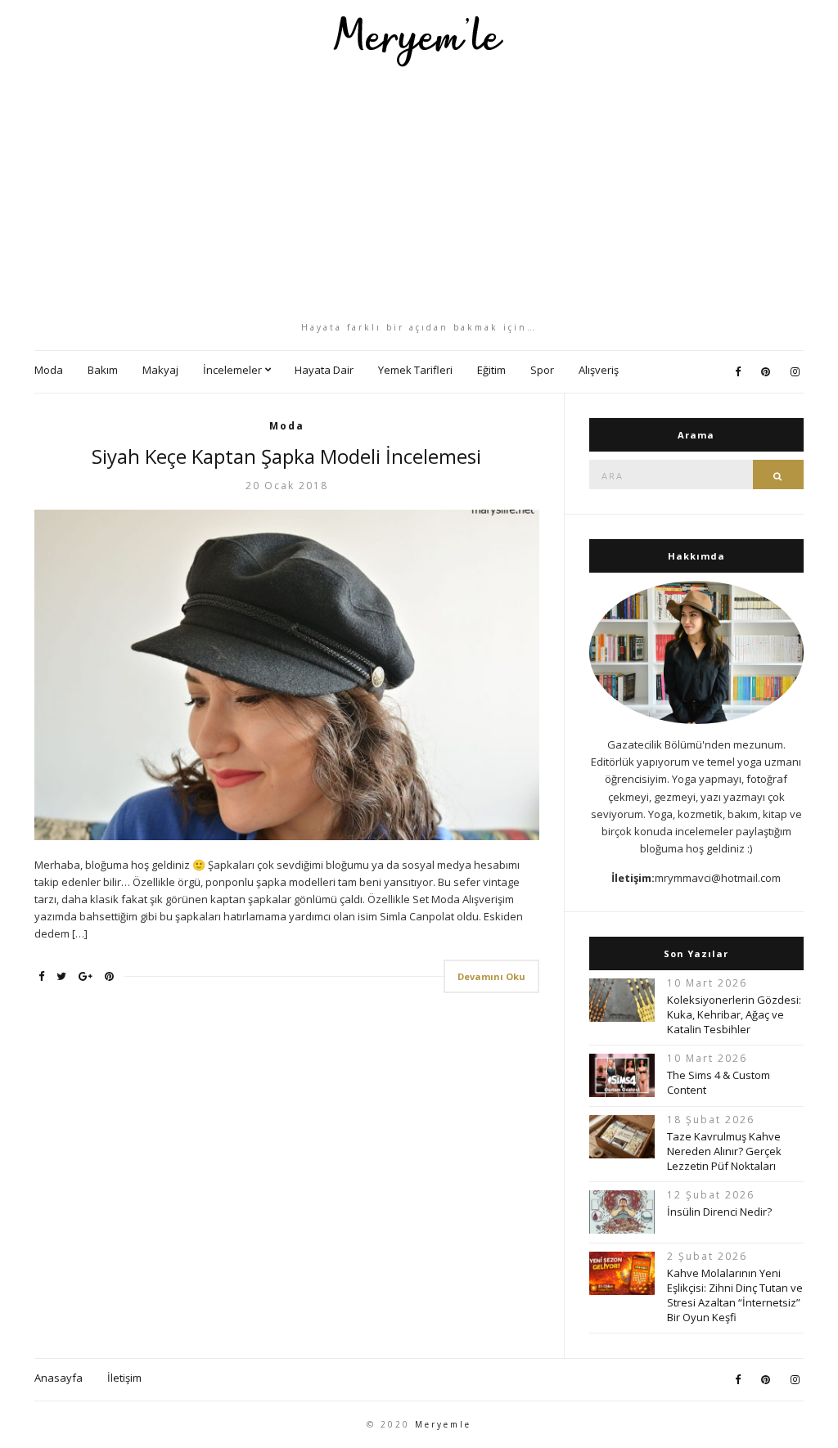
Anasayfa (58, 1377)
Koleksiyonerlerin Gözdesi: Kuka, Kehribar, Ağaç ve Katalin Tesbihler (734, 1014)
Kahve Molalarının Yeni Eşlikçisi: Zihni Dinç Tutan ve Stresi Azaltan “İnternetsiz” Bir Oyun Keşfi (735, 1295)
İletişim (124, 1377)
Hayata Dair (324, 369)
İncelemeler (232, 369)
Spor (542, 369)
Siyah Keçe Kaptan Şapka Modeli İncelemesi (286, 456)
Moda (48, 369)
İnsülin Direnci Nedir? (719, 1211)
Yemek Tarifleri (415, 369)
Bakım (103, 369)
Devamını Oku (491, 976)
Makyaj (160, 369)
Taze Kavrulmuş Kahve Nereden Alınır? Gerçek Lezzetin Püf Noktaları (724, 1151)
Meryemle (443, 1424)
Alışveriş (599, 369)
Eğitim (491, 369)
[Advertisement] (419, 193)
